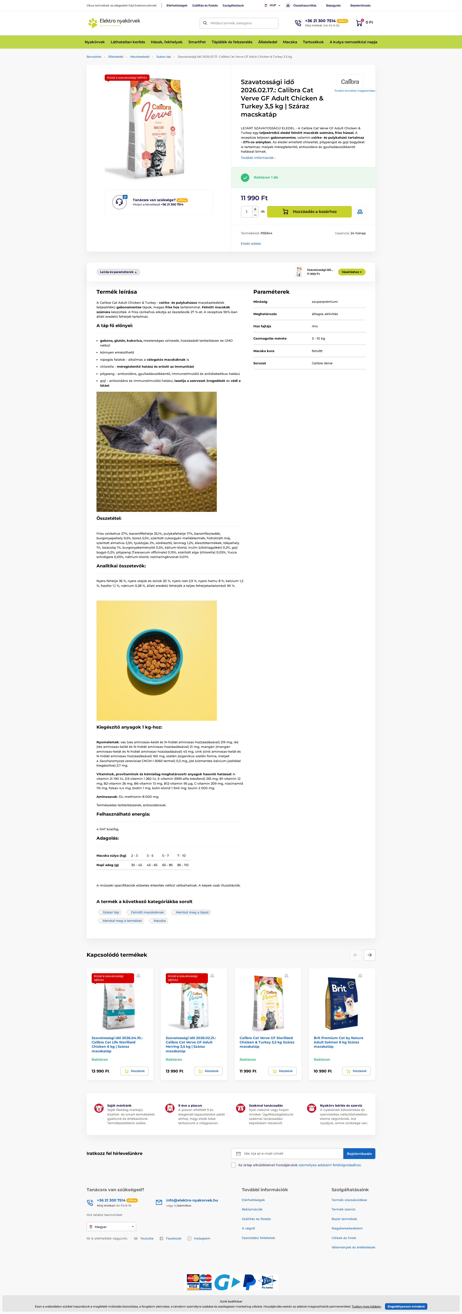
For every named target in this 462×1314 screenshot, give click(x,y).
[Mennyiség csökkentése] (255, 215)
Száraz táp (163, 56)
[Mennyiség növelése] (255, 209)
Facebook (173, 1238)
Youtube (147, 1238)
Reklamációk (252, 1209)
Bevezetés (94, 56)
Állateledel (115, 56)
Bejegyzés (333, 5)
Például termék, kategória (231, 23)
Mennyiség (246, 211)
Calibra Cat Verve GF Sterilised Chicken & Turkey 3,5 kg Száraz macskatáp (267, 1042)
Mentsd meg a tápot (192, 912)
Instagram (202, 1238)
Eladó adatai (251, 243)
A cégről (248, 1228)
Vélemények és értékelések (353, 1247)
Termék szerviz (343, 1209)
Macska (160, 921)
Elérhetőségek (177, 5)
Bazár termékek (344, 1219)
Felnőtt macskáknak (147, 912)
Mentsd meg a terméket (122, 921)
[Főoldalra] (114, 23)
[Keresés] (205, 23)
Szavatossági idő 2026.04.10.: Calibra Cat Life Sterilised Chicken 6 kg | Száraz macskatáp (117, 1044)
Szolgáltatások (233, 5)
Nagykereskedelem (347, 1228)
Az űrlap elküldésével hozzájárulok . (299, 1165)
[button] (369, 955)
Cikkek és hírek (344, 1238)
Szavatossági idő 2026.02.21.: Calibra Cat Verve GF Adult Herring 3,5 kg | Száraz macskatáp (191, 1044)
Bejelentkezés (360, 5)
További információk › (258, 158)
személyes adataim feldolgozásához (330, 1165)
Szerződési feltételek (258, 1238)
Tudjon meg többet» (366, 1306)
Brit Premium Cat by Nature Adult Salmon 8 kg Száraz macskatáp (338, 1042)
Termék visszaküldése (349, 1200)
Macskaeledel (139, 56)
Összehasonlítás (304, 5)
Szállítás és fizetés (205, 5)
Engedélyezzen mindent (406, 1306)
